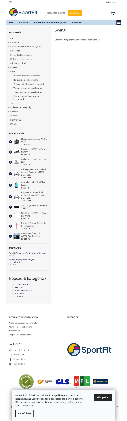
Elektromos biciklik (22, 290)
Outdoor (13, 115)
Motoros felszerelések (20, 59)
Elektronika (14, 120)
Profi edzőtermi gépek (19, 55)
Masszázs (18, 293)
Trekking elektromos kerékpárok (27, 84)
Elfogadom (102, 397)
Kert (11, 38)
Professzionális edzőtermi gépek (24, 46)
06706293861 (18, 354)
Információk (13, 330)
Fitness (12, 67)
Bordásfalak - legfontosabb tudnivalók (26, 253)
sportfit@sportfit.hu (21, 350)
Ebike (11, 71)
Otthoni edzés (20, 284)
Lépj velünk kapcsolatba (19, 334)
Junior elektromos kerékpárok (26, 92)
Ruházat (13, 111)
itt (20, 405)
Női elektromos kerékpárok (25, 80)
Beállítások (23, 413)
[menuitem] (9, 22)
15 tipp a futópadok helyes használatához (20, 260)
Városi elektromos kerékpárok (26, 88)
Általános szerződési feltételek (22, 323)
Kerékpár (13, 42)
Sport (11, 103)
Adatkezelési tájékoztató (19, 326)
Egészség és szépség (19, 107)
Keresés (73, 12)
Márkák (12, 124)
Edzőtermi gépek (17, 63)
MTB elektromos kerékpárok (25, 75)
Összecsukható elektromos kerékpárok (25, 98)
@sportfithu (17, 359)
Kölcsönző (14, 50)
